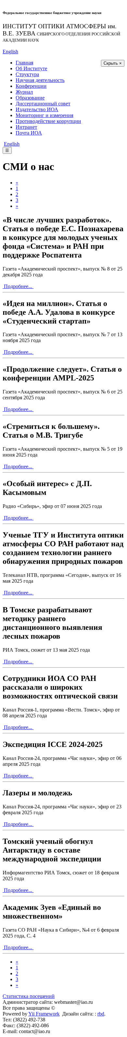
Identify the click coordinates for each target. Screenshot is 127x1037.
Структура (27, 74)
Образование (30, 97)
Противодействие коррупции (48, 121)
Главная (24, 62)
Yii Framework (44, 1014)
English (10, 51)
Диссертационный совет (43, 103)
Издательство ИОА (37, 109)
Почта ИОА (29, 133)
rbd (100, 1014)
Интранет (26, 127)
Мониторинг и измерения (44, 115)
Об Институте (31, 68)
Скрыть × (113, 63)
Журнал (24, 92)
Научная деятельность (40, 80)
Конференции (31, 86)
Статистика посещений (29, 996)
